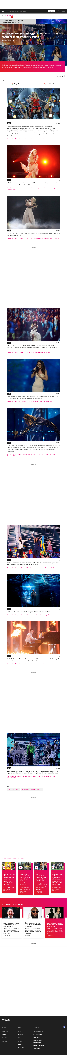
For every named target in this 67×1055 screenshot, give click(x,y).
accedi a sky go (58, 1027)
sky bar (20, 1041)
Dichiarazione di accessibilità (38, 1041)
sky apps (20, 1034)
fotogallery (13, 789)
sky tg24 (4, 1034)
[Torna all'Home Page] (9, 16)
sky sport (5, 1031)
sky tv (19, 1031)
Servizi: (19, 1027)
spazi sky (20, 1044)
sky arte (4, 1041)
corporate (37, 1048)
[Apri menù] (2, 16)
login (63, 11)
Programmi (21, 1047)
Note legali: (36, 1027)
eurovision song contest (31, 789)
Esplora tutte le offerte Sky (18, 11)
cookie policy (38, 1034)
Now (19, 1037)
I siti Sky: (4, 1027)
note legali (37, 1037)
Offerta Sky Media (39, 1045)
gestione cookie (38, 1031)
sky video (5, 1037)
